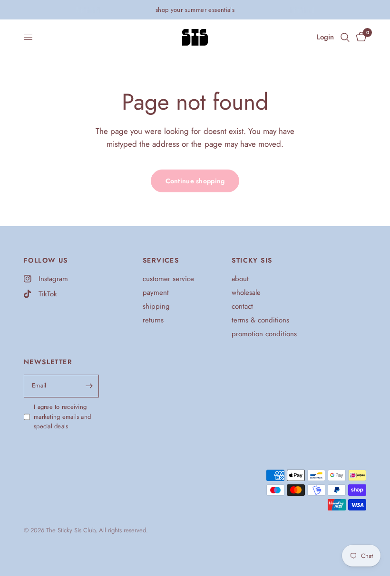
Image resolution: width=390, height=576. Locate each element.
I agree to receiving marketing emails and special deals (62, 416)
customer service (168, 279)
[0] (359, 37)
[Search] (345, 37)
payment (156, 292)
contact (242, 306)
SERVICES (161, 260)
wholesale (246, 292)
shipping (156, 306)
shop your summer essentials (195, 9)
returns (153, 320)
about (240, 279)
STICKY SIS (252, 260)
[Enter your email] (89, 386)
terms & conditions (260, 320)
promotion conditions (264, 334)
